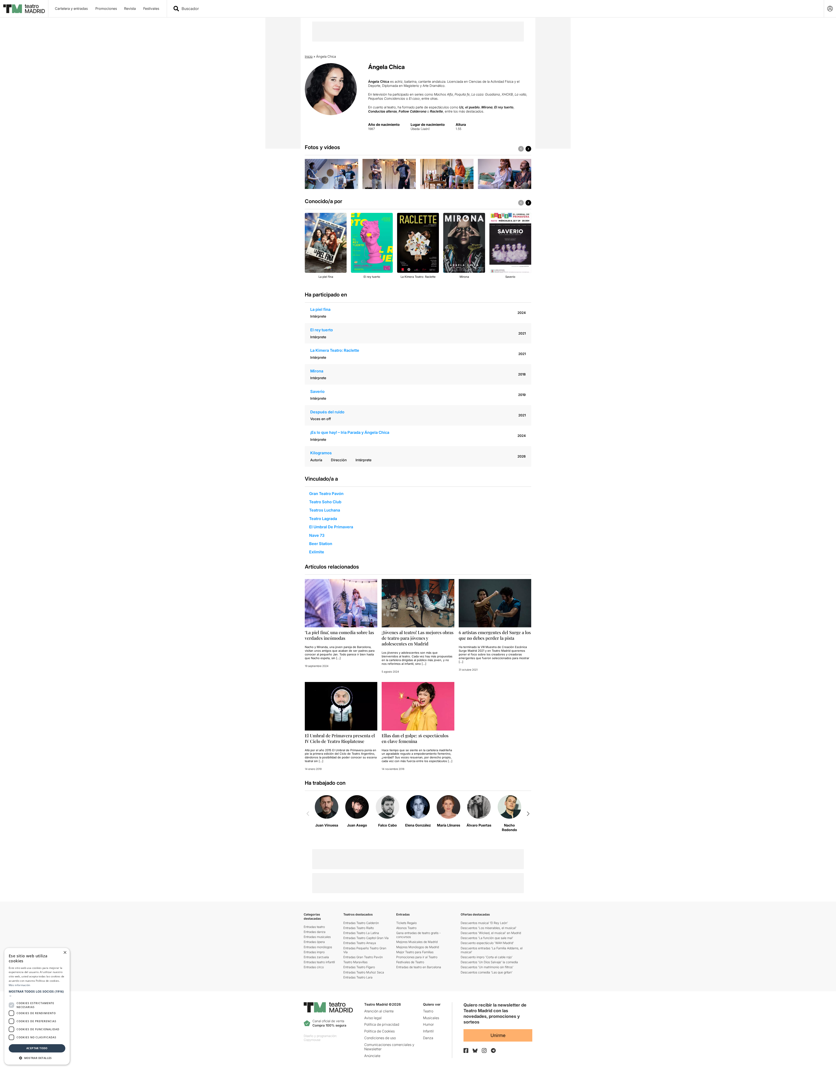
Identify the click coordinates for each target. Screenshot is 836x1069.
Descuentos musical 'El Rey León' (484, 923)
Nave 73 (316, 535)
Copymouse (312, 1040)
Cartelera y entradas (71, 8)
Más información (19, 985)
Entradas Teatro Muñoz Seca (363, 972)
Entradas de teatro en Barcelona (418, 967)
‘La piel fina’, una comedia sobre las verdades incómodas (339, 635)
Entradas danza (314, 932)
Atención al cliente (379, 1011)
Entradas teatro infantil (319, 962)
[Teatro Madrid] (24, 8)
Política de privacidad (381, 1024)
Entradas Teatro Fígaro (359, 967)
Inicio (309, 56)
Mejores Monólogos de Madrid (417, 947)
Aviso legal (373, 1018)
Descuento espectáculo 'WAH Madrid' (487, 943)
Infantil (428, 1031)
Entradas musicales (317, 937)
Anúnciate (372, 1056)
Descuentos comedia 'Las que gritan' (486, 972)
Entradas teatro (314, 927)
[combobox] (499, 8)
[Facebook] (466, 1050)
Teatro (428, 1011)
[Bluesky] (475, 1051)
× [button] (64, 952)
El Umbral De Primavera (331, 527)
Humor (428, 1024)
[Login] (830, 8)
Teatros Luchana (324, 510)
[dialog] (37, 1006)
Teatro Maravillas (355, 962)
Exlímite (316, 552)
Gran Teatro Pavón (326, 493)
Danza (428, 1038)
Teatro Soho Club (325, 502)
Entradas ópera (314, 942)
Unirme (498, 1035)
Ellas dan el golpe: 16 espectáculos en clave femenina (415, 738)
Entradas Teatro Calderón (361, 923)
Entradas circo (314, 967)
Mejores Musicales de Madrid (417, 942)
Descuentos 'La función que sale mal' (487, 938)
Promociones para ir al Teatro (416, 957)
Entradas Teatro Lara (357, 977)
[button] (37, 993)
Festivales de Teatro (410, 962)
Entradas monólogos (318, 947)
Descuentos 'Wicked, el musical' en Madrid (491, 933)
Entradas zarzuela (316, 957)
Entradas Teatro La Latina (361, 933)
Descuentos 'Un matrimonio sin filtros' (487, 967)
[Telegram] (493, 1050)
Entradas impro (314, 952)
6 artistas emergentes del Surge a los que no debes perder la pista (495, 635)
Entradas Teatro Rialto (358, 928)
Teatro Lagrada (323, 518)
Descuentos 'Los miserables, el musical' (488, 928)
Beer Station (320, 543)
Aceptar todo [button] (37, 1048)
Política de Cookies (379, 1031)
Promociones (106, 8)
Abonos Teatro (406, 928)
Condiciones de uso (380, 1038)
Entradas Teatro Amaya (359, 943)
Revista (130, 8)
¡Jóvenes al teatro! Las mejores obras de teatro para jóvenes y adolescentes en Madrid (417, 637)
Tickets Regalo (406, 923)
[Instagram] (484, 1050)
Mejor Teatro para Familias (414, 952)
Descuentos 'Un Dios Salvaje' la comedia (489, 962)
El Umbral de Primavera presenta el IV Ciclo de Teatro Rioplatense (340, 738)
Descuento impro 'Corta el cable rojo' (486, 957)
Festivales (151, 8)
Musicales (431, 1018)
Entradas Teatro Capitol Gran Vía (366, 938)
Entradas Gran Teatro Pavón (363, 957)
